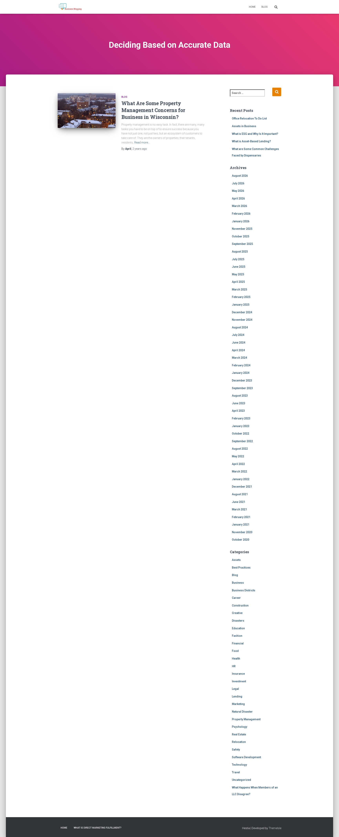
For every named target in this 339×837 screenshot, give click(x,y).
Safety (236, 749)
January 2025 (240, 304)
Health (236, 658)
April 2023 (238, 410)
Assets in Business (244, 126)
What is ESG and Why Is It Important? (255, 133)
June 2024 (238, 342)
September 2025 (242, 243)
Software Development (246, 757)
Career (236, 597)
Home (252, 7)
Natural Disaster (242, 711)
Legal (235, 688)
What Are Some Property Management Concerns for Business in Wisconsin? (153, 110)
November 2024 (242, 319)
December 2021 (242, 486)
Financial (238, 643)
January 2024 (240, 372)
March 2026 (239, 206)
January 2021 (240, 524)
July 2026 (238, 183)
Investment (239, 681)
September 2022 (242, 441)
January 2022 (240, 479)
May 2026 (238, 190)
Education (238, 628)
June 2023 (238, 403)
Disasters (238, 620)
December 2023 (242, 380)
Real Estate (239, 734)
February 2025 (241, 297)
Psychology (239, 726)
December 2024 (242, 312)
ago (139, 148)
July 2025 (238, 259)
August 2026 (240, 175)
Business (238, 582)
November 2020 (242, 532)
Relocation (239, 741)
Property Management (246, 719)
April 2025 (238, 281)
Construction (240, 605)
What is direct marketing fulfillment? (97, 827)
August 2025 (240, 251)
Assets (236, 559)
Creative (237, 613)
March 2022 (239, 471)
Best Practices (241, 567)
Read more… (142, 142)
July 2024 (238, 334)
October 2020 (240, 539)
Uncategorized (241, 779)
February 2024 (241, 365)
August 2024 (240, 327)
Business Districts (243, 590)
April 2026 (238, 198)
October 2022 (240, 433)
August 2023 (240, 395)
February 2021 (241, 517)
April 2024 (238, 350)
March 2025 (239, 289)
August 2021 (240, 494)
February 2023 (241, 418)
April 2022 (238, 464)
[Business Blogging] (70, 7)
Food (235, 650)
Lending (237, 696)
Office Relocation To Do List (249, 118)
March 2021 (239, 509)
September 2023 (242, 388)
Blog (265, 7)
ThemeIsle (275, 828)
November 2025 (242, 228)
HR (234, 666)
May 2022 (238, 456)
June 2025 (238, 266)
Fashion (237, 635)
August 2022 (240, 448)
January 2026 (240, 221)
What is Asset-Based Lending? (251, 141)
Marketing (238, 704)
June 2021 (238, 501)
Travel (236, 772)
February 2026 (241, 213)
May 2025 (238, 274)
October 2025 (240, 236)
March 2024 (239, 357)
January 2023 (240, 426)
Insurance (238, 673)
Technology (239, 764)
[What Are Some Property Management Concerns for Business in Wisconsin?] (87, 112)
